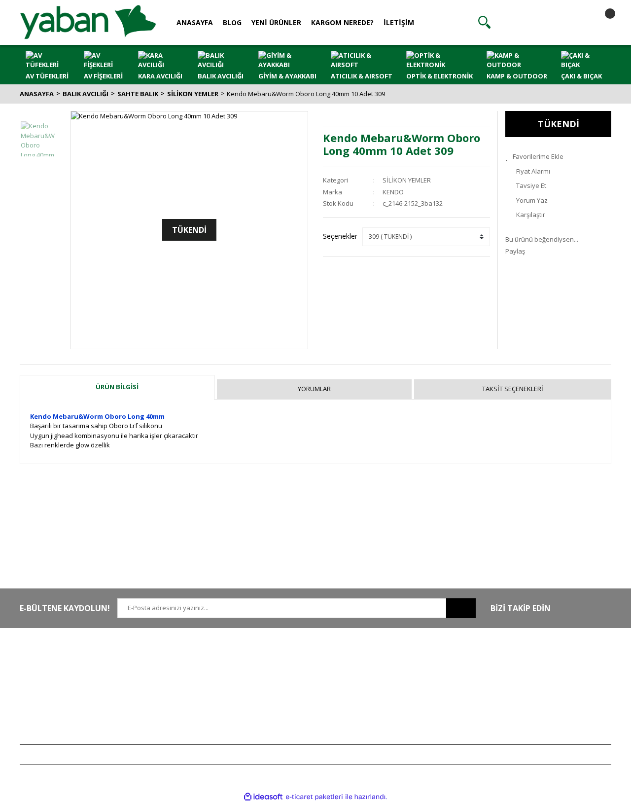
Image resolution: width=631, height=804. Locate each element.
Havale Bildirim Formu (173, 690)
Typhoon (518, 719)
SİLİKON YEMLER (407, 180)
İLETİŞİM (399, 22)
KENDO (393, 191)
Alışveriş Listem (406, 690)
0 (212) (52, 661)
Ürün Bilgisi (117, 386)
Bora (512, 704)
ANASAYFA (194, 22)
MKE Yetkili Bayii (528, 661)
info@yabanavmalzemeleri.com (67, 704)
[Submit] (461, 608)
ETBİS (149, 704)
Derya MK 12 (523, 690)
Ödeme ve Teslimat (291, 690)
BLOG (232, 22)
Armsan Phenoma (532, 675)
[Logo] (88, 21)
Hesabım (397, 661)
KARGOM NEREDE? (342, 22)
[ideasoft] (263, 797)
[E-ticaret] (314, 797)
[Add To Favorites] (558, 157)
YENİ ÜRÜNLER (276, 22)
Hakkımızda (158, 661)
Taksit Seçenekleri (512, 388)
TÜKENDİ (558, 124)
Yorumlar (314, 388)
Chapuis (517, 734)
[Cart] (601, 22)
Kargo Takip (280, 719)
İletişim (151, 675)
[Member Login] (543, 22)
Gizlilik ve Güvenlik (290, 675)
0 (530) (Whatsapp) (71, 690)
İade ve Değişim (286, 704)
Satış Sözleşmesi (287, 661)
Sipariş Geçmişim (409, 675)
